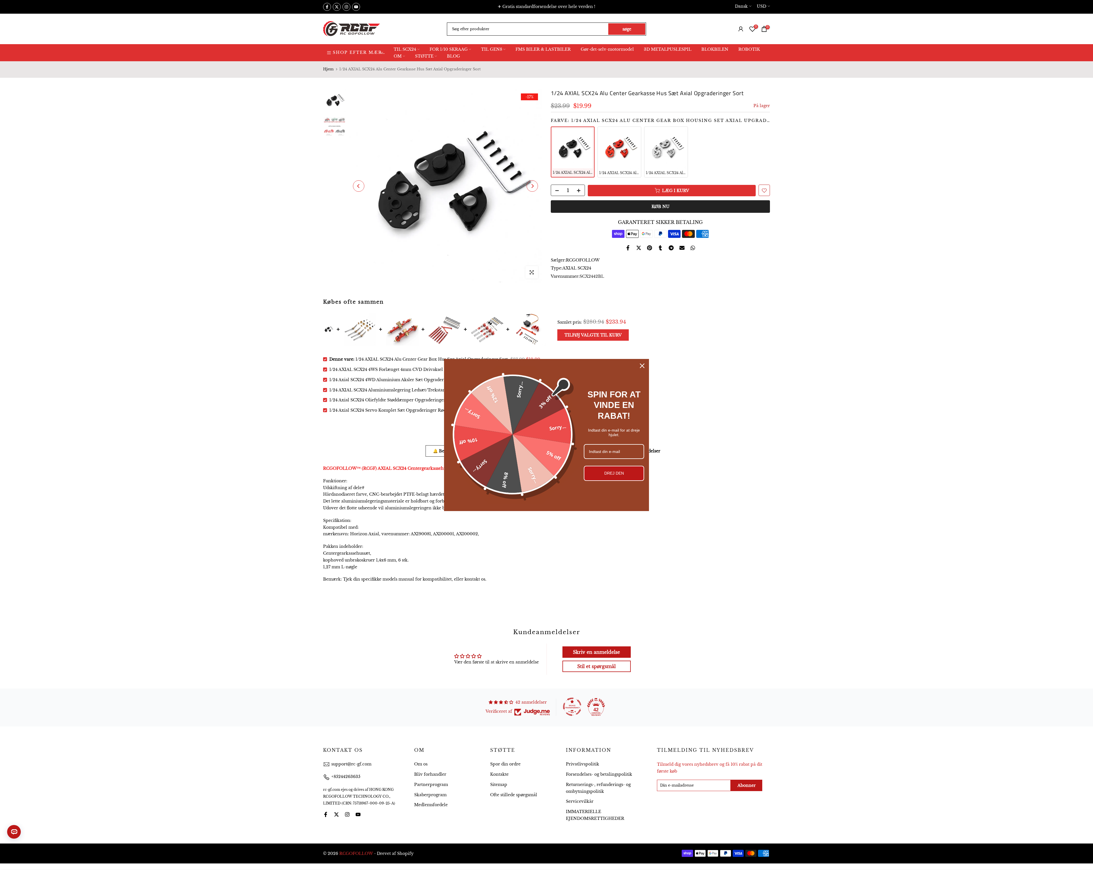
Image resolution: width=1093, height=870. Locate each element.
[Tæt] (642, 366)
